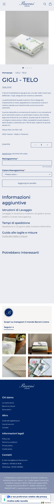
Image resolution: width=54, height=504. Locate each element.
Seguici (8, 327)
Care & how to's (8, 424)
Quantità (6, 144)
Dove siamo (6, 409)
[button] (47, 502)
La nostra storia (8, 403)
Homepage (7, 73)
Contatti (5, 428)
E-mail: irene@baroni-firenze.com (15, 460)
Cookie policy (7, 449)
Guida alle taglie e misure (14, 236)
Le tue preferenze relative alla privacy (28, 496)
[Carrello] (50, 4)
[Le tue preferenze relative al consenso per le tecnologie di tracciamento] (4, 499)
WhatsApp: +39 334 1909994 (12, 467)
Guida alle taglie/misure (11, 421)
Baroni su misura (8, 406)
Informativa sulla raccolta (15, 501)
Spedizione (6, 154)
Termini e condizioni (9, 442)
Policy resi (6, 439)
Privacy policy (7, 445)
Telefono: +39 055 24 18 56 (11, 464)
